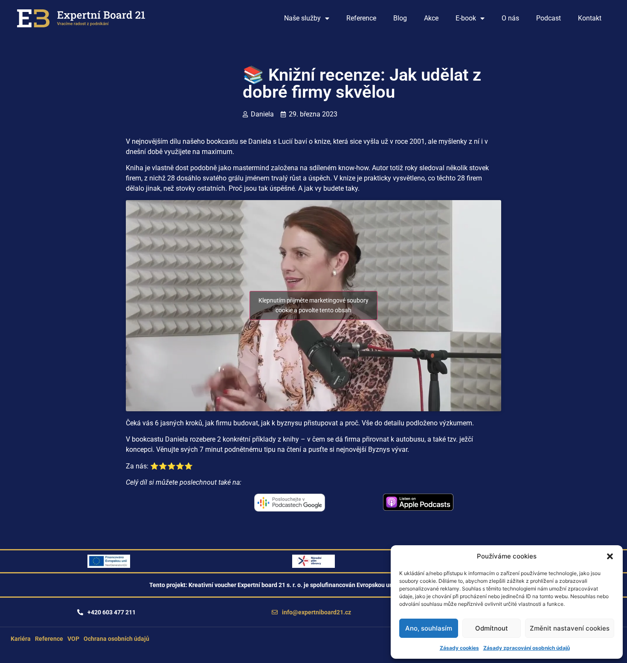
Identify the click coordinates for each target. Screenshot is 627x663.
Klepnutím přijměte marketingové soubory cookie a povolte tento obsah (313, 305)
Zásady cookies (459, 648)
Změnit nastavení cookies (570, 628)
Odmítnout (491, 628)
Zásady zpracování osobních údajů (526, 648)
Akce (431, 18)
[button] (610, 556)
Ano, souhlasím (428, 628)
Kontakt (589, 18)
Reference (361, 18)
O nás (510, 18)
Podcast (548, 18)
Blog (400, 18)
